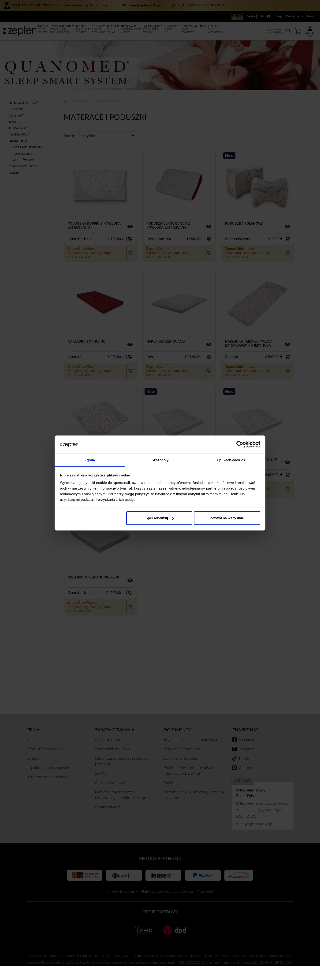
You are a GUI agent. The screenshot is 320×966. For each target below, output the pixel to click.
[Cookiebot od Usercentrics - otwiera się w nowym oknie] (239, 444)
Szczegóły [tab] (160, 460)
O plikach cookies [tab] (230, 460)
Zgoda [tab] (90, 460)
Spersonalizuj (156, 518)
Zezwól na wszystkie (227, 518)
